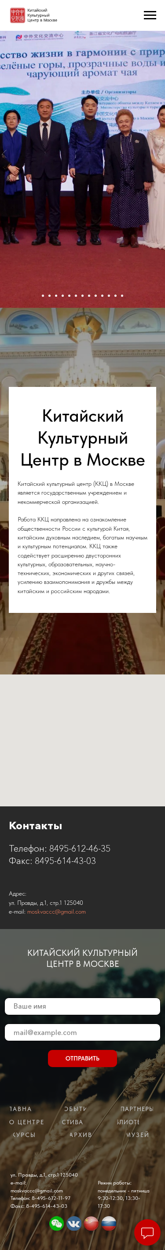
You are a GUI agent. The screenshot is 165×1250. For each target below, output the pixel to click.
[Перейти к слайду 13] (122, 296)
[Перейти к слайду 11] (109, 296)
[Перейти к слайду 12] (115, 296)
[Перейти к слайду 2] (49, 296)
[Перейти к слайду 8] (89, 296)
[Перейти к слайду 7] (82, 296)
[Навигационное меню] (150, 15)
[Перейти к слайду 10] (102, 296)
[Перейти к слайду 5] (69, 296)
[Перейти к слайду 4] (63, 296)
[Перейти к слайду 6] (76, 296)
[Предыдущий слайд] (4, 153)
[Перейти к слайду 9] (96, 296)
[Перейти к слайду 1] (43, 296)
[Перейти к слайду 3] (56, 296)
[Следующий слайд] (160, 153)
